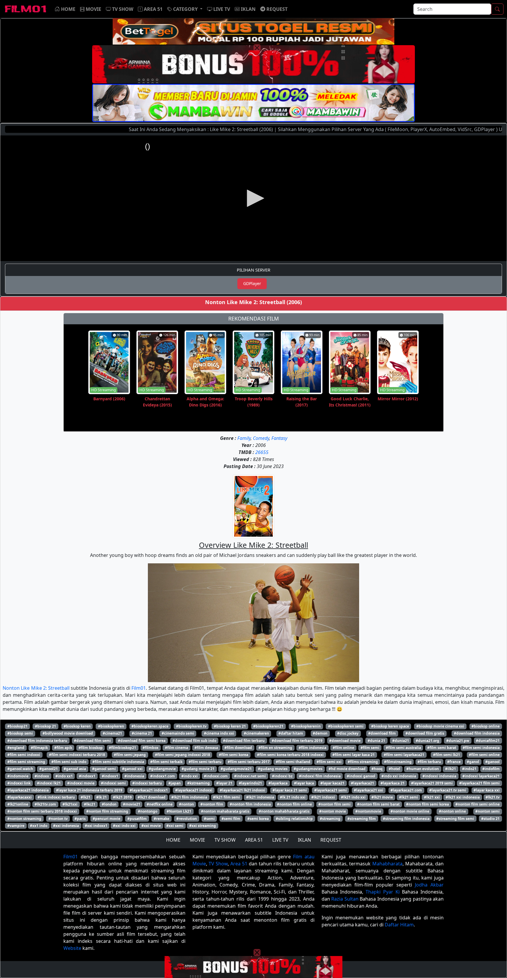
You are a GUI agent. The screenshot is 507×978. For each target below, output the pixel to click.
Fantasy (279, 438)
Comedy (261, 438)
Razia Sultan (344, 899)
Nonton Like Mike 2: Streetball (36, 688)
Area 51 (238, 863)
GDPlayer (252, 283)
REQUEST (330, 840)
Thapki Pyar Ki (382, 892)
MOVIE (197, 840)
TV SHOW (225, 840)
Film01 (138, 688)
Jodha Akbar (429, 885)
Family (244, 438)
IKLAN (304, 840)
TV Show (218, 863)
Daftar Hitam (399, 924)
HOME (173, 840)
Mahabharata (387, 863)
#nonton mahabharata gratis (284, 811)
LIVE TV (280, 840)
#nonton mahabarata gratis (225, 811)
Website (72, 948)
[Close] (257, 47)
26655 (261, 452)
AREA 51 (254, 840)
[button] (185, 9)
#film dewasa (206, 747)
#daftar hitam (290, 733)
